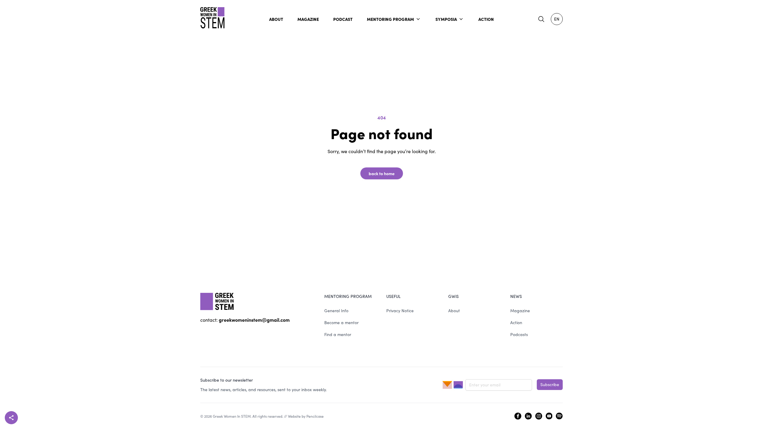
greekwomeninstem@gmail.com (254, 319)
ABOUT (276, 19)
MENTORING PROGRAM (390, 19)
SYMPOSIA (446, 19)
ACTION (486, 19)
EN (556, 19)
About (454, 310)
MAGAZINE (308, 19)
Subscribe (549, 384)
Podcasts (519, 334)
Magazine (520, 310)
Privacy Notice (400, 310)
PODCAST (343, 19)
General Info (336, 310)
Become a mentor (341, 322)
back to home (382, 173)
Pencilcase (315, 416)
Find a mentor (337, 334)
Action (516, 322)
